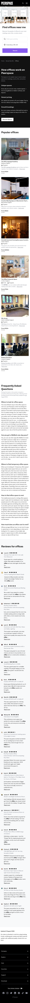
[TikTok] (23, 993)
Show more (22, 169)
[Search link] (23, 3)
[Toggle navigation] (27, 3)
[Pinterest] (19, 993)
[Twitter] (11, 993)
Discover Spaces (7, 119)
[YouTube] (27, 993)
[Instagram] (7, 993)
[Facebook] (3, 993)
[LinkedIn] (15, 993)
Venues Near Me (10, 61)
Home (2, 61)
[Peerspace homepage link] (7, 3)
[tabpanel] (15, 149)
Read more (7, 567)
